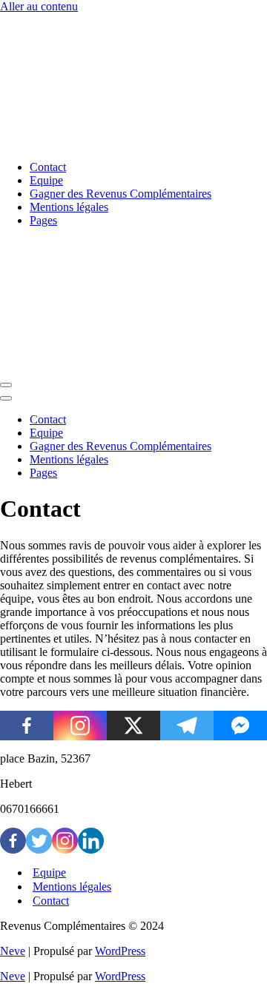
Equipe (46, 180)
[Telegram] (187, 725)
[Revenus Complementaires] (74, 141)
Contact (48, 167)
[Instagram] (80, 725)
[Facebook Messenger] (240, 725)
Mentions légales (69, 207)
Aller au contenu (39, 6)
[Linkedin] (91, 841)
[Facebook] (26, 725)
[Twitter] (39, 841)
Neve (12, 951)
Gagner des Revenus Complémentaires (120, 193)
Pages (43, 220)
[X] (133, 725)
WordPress (120, 951)
